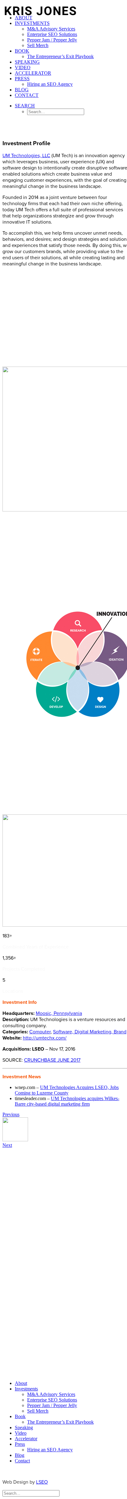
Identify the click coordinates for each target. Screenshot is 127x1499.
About (23, 17)
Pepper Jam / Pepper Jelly (52, 39)
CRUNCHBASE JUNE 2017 (52, 1060)
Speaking (27, 62)
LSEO (42, 1482)
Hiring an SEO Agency (50, 84)
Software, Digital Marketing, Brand (89, 1032)
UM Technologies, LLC (26, 156)
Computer (40, 1032)
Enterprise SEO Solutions (52, 34)
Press (22, 78)
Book (22, 51)
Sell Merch (37, 45)
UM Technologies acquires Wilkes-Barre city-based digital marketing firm (67, 1101)
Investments (32, 23)
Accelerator (33, 73)
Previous (10, 1114)
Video (23, 67)
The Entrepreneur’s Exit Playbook (60, 56)
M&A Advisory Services (51, 28)
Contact (27, 95)
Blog (22, 89)
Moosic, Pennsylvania (59, 1013)
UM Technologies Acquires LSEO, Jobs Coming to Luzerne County (67, 1090)
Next (7, 1145)
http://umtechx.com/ (45, 1038)
